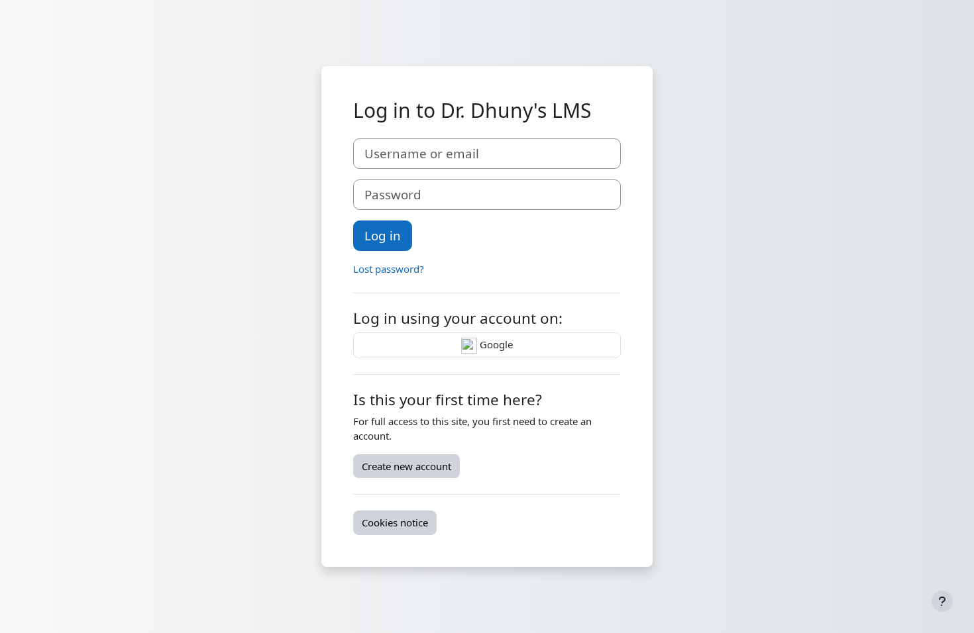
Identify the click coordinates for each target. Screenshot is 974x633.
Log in (382, 235)
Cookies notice (395, 522)
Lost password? (388, 268)
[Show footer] (942, 601)
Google (495, 344)
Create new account (406, 466)
